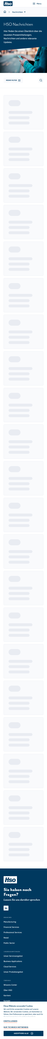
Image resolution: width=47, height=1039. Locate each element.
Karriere (7, 995)
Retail (6, 938)
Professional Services (13, 932)
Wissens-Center (10, 985)
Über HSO (8, 990)
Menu (39, 4)
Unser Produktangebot (13, 972)
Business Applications (13, 961)
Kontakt (7, 1001)
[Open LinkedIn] (6, 908)
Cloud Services (10, 966)
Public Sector (9, 943)
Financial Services (11, 927)
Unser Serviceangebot (13, 956)
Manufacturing (10, 922)
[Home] (8, 3)
